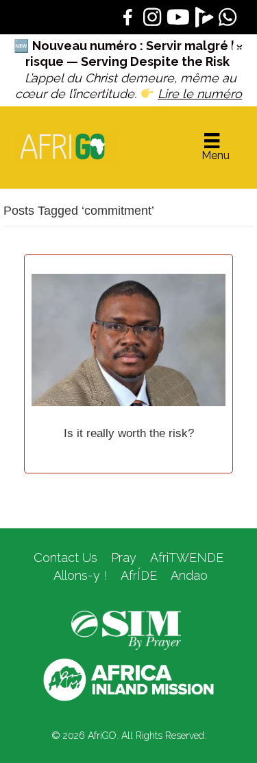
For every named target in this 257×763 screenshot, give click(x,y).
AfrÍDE (139, 575)
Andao (189, 575)
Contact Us (65, 557)
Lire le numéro (200, 93)
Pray (123, 557)
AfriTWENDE (186, 557)
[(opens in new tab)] (126, 629)
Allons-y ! (78, 575)
